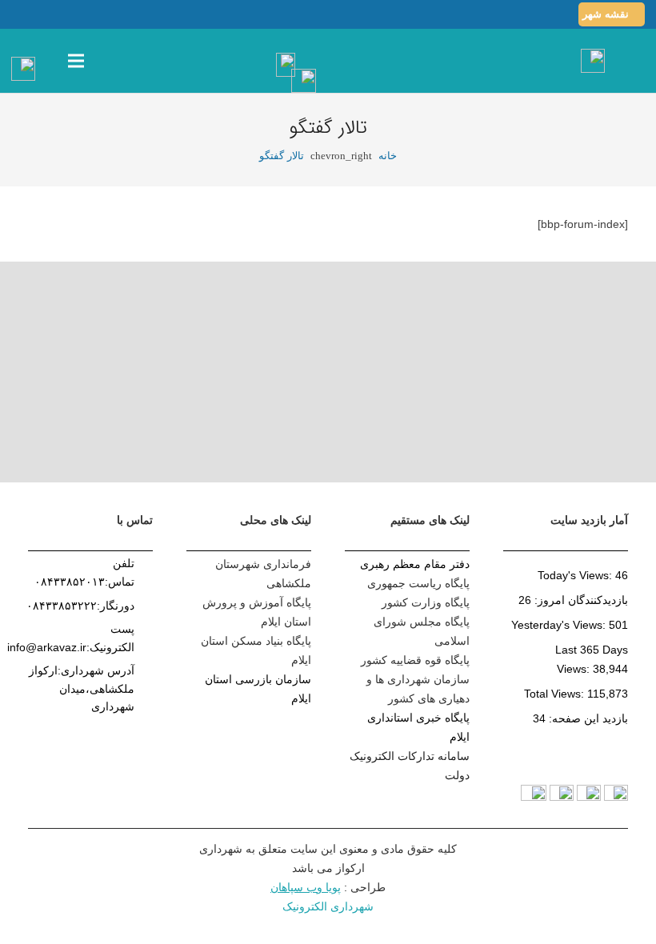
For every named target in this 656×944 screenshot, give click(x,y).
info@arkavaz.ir (46, 647)
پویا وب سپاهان (305, 887)
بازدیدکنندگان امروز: (579, 600)
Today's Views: (576, 575)
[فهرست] (76, 61)
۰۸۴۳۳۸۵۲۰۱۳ (69, 581)
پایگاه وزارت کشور (426, 602)
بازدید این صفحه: (587, 718)
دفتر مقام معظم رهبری (415, 564)
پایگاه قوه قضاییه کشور (415, 660)
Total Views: (555, 693)
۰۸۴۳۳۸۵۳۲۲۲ (61, 605)
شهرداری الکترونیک (328, 906)
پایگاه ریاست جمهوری (418, 583)
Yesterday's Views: (560, 624)
